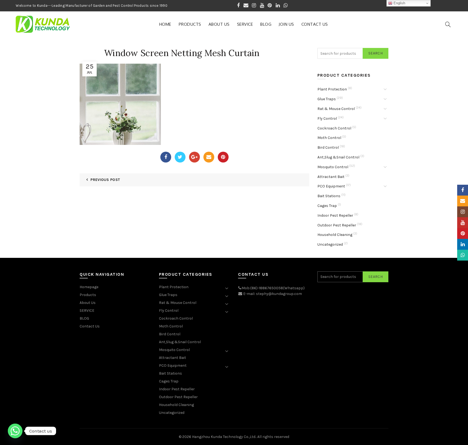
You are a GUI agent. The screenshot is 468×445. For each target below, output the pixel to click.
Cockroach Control (334, 128)
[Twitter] (180, 157)
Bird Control (328, 147)
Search (375, 53)
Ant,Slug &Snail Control (338, 157)
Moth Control (329, 137)
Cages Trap (327, 205)
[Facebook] (165, 157)
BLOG (265, 24)
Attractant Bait (330, 176)
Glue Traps (326, 99)
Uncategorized (330, 244)
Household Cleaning (334, 234)
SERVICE (245, 24)
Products (190, 24)
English (398, 3)
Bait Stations (328, 196)
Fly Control (327, 118)
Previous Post (105, 179)
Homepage (89, 287)
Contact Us (314, 24)
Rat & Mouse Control (336, 108)
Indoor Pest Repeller (335, 215)
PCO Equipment (331, 186)
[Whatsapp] (15, 431)
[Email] (208, 157)
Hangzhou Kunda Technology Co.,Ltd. (224, 436)
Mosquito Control (332, 167)
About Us (219, 24)
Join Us (286, 24)
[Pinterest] (223, 157)
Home (165, 24)
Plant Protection (332, 89)
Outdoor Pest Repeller (336, 225)
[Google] (194, 157)
